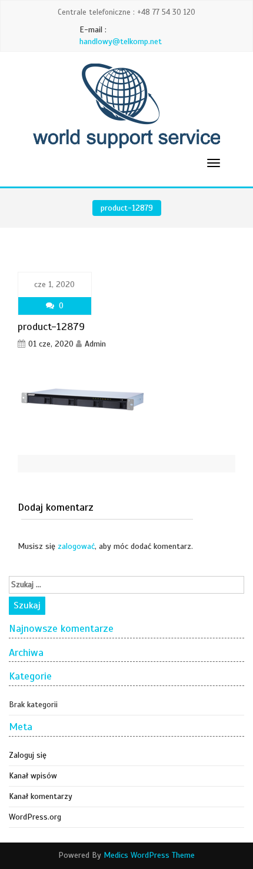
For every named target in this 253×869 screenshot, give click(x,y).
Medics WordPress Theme (149, 855)
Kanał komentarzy (40, 796)
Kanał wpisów (33, 776)
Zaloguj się (27, 755)
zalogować (76, 546)
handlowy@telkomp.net (120, 41)
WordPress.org (35, 817)
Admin (95, 344)
